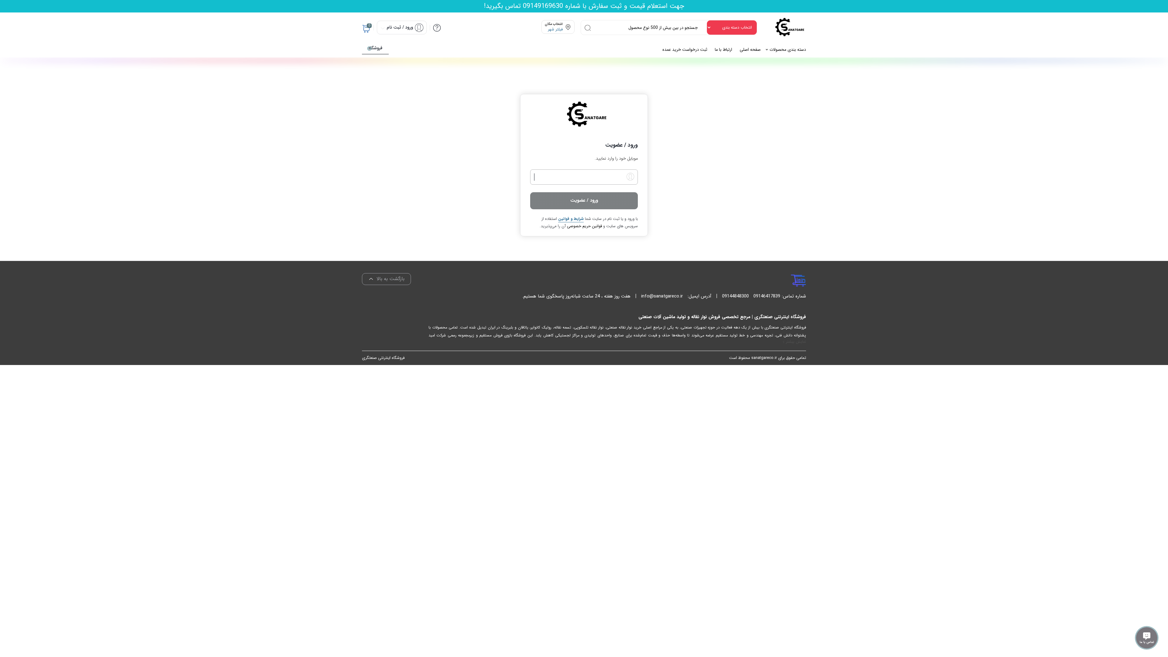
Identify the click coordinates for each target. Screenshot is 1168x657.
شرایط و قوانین (571, 219)
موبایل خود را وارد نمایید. (616, 158)
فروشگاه (375, 48)
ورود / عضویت (584, 200)
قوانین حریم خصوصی (584, 226)
